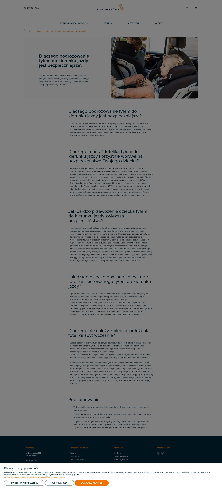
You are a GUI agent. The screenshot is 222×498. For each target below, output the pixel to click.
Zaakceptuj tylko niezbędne (24, 483)
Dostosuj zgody (59, 483)
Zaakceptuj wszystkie (91, 483)
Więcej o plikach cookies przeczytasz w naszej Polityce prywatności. (34, 476)
